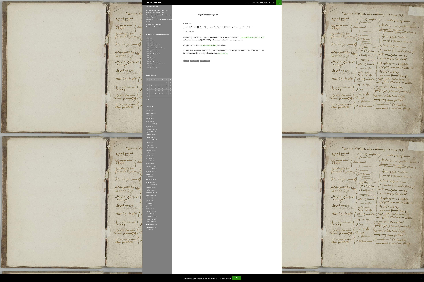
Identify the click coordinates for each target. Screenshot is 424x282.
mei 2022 (148, 116)
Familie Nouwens (153, 2)
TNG (273, 2)
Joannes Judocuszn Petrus (157, 48)
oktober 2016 (150, 190)
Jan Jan (152, 40)
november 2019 (150, 134)
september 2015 (150, 224)
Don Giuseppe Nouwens (153, 27)
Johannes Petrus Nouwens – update (218, 27)
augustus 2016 (150, 195)
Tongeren (194, 61)
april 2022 (149, 118)
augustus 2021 (150, 126)
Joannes (152, 56)
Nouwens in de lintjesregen (153, 24)
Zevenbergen (205, 61)
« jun (147, 99)
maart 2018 (149, 161)
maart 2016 (149, 208)
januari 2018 (149, 163)
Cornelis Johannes (155, 62)
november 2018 (150, 150)
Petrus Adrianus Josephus (157, 64)
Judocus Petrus (154, 46)
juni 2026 (148, 110)
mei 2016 (148, 203)
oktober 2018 (150, 153)
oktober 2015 (150, 222)
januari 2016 (149, 214)
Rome (186, 61)
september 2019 (150, 140)
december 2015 (150, 216)
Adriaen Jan (153, 50)
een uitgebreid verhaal (208, 45)
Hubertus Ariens (154, 52)
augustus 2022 (150, 113)
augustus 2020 (150, 132)
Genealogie (187, 23)
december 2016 (150, 185)
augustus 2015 (150, 227)
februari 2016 (150, 211)
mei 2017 (148, 177)
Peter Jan (152, 42)
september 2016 (150, 192)
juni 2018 (148, 155)
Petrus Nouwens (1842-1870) (252, 37)
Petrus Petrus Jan (155, 44)
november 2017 (150, 166)
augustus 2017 (150, 171)
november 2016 (150, 187)
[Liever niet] (421, 278)
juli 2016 (148, 198)
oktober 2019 (150, 137)
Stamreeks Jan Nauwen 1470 (261, 2)
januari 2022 (149, 121)
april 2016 (149, 206)
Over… (247, 2)
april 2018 (149, 158)
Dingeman (153, 58)
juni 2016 (148, 200)
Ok (237, 277)
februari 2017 (150, 179)
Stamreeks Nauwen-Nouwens (157, 34)
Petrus (151, 60)
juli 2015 (148, 230)
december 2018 (150, 147)
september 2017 (150, 169)
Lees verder (222, 53)
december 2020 (150, 129)
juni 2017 (148, 174)
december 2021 (150, 124)
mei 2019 (148, 145)
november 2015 (150, 219)
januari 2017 (149, 182)
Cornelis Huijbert (155, 54)
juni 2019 (148, 142)
